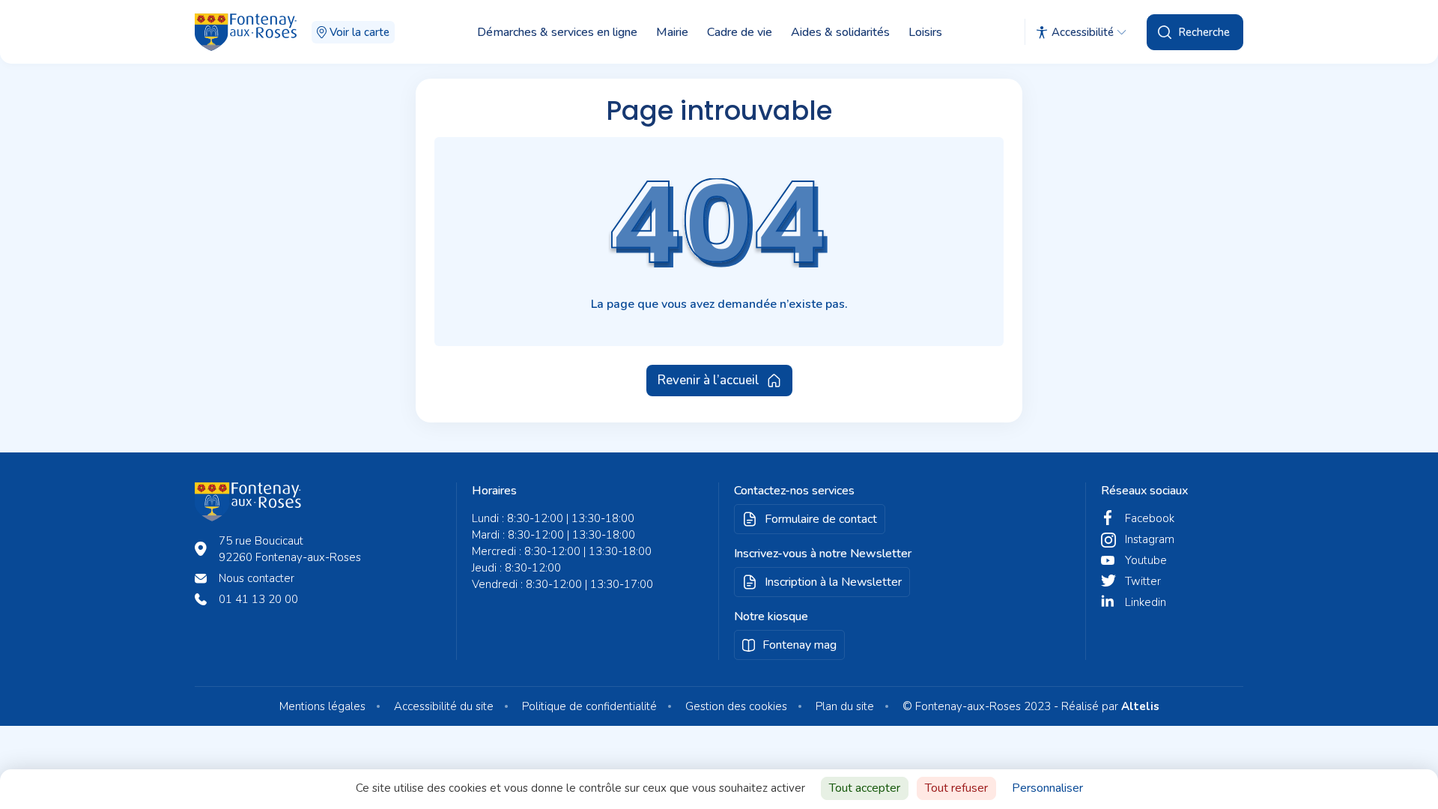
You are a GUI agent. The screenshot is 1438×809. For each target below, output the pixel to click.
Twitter (1143, 581)
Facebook (1149, 518)
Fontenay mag (799, 645)
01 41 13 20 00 (258, 599)
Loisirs (925, 32)
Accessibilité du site (444, 706)
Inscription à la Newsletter (833, 582)
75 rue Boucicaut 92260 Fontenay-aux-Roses (290, 549)
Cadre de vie (739, 32)
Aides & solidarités (840, 32)
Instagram (1149, 539)
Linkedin (1145, 602)
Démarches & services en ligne (557, 32)
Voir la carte (359, 32)
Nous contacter (256, 578)
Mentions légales (322, 706)
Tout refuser (956, 788)
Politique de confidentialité (589, 706)
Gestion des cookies (736, 706)
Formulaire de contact (821, 519)
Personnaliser (1047, 788)
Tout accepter (864, 788)
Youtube (1146, 560)
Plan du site (845, 706)
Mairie (672, 32)
